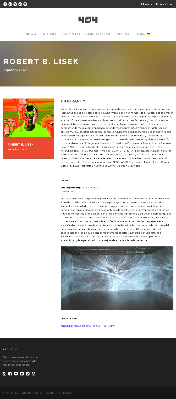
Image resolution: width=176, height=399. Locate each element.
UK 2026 (31, 34)
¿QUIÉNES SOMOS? (98, 34)
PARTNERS (123, 34)
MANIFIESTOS (71, 34)
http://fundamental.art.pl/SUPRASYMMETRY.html (88, 325)
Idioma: (141, 34)
